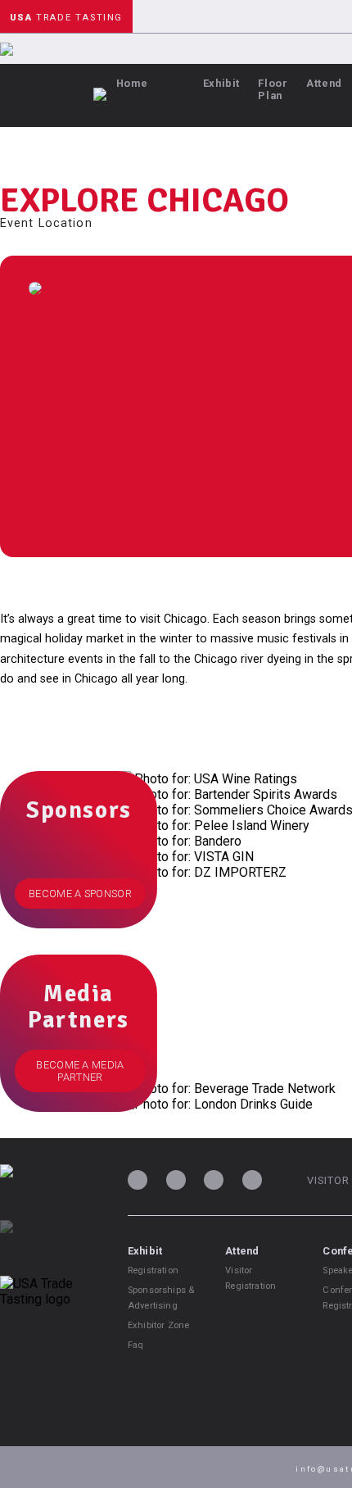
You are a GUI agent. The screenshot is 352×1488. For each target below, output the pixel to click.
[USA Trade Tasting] (49, 1192)
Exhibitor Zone (158, 1325)
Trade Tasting (66, 17)
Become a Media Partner (80, 1071)
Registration (153, 1270)
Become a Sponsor (80, 893)
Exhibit (221, 83)
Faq (135, 1345)
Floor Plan (272, 89)
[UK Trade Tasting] (49, 1248)
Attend (324, 83)
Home (132, 83)
